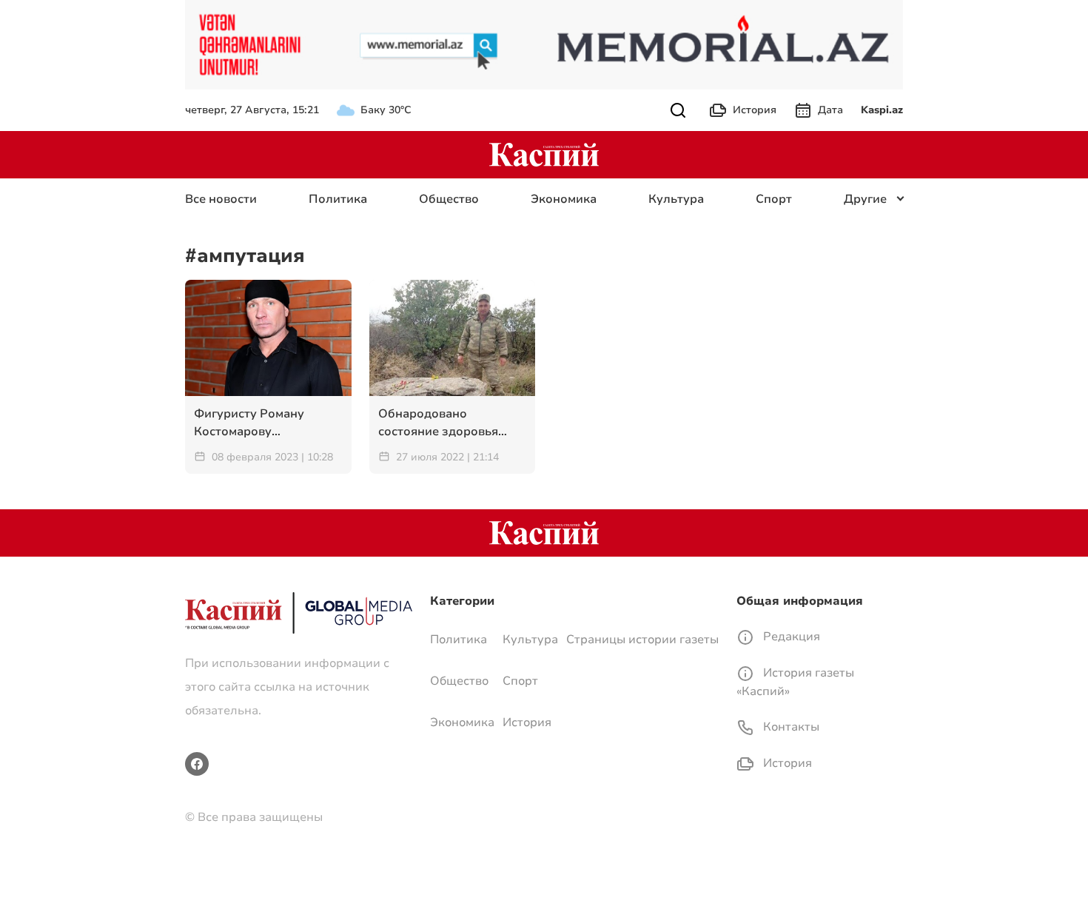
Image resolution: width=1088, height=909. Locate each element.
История (754, 110)
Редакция (790, 636)
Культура (676, 199)
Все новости (221, 199)
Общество (449, 199)
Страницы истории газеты (642, 639)
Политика (338, 199)
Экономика (564, 199)
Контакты (789, 727)
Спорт (774, 199)
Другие (865, 199)
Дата (830, 110)
